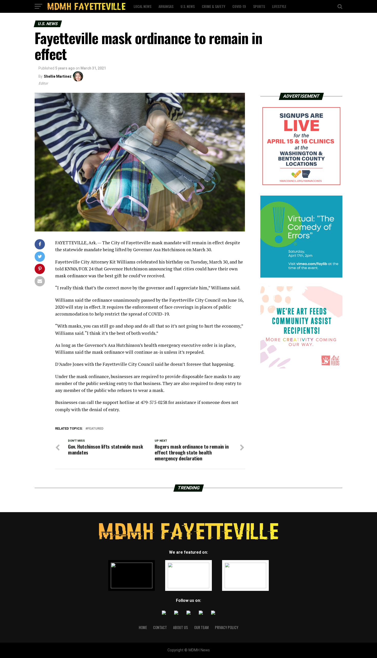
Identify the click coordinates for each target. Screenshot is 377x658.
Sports (259, 6)
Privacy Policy (226, 627)
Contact (160, 627)
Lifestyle (279, 6)
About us (180, 627)
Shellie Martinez (58, 76)
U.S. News (188, 6)
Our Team (201, 627)
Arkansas (165, 6)
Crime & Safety (213, 6)
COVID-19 (239, 6)
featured (95, 428)
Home (143, 627)
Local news (142, 6)
